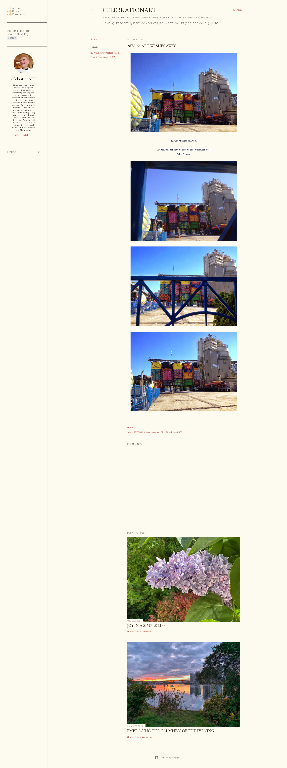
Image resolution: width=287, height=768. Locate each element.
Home (106, 23)
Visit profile (24, 135)
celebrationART (23, 78)
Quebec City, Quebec (126, 23)
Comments (18, 14)
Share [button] (94, 39)
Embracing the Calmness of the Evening (170, 730)
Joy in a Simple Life (146, 625)
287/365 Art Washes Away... (106, 52)
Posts (15, 11)
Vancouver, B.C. (153, 23)
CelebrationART (129, 10)
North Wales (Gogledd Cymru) (187, 23)
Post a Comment (143, 631)
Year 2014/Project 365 (103, 57)
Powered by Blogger (170, 757)
